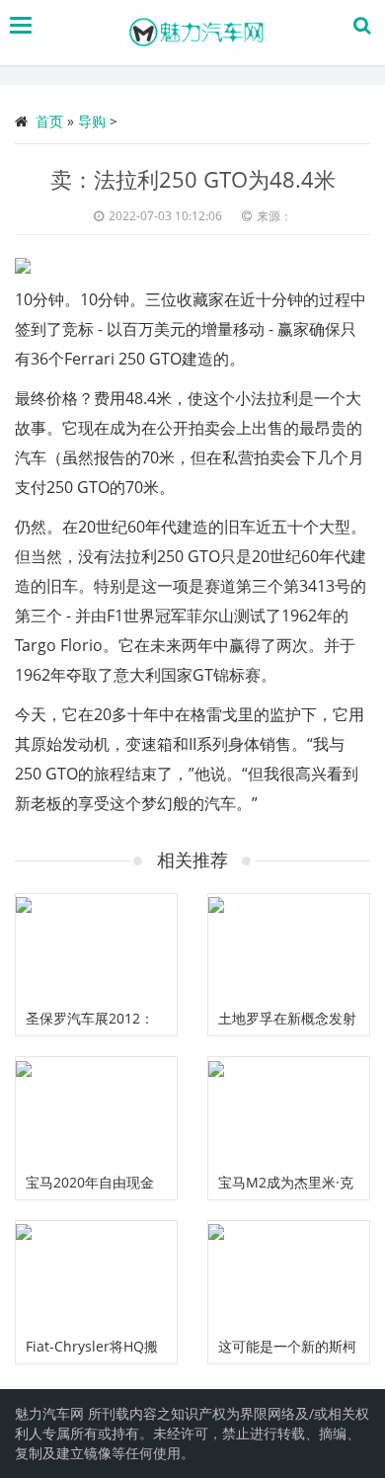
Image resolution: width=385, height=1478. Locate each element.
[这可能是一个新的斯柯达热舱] (288, 1275)
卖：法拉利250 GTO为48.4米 (193, 179)
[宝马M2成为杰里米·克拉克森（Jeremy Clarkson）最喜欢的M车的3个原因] (288, 1111)
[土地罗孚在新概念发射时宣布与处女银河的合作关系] (288, 948)
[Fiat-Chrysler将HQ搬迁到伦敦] (96, 1275)
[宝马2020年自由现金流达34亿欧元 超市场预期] (96, 1111)
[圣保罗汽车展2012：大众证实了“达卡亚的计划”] (96, 948)
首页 (49, 121)
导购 (92, 121)
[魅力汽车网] (197, 32)
